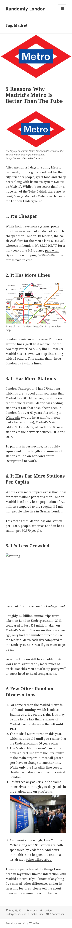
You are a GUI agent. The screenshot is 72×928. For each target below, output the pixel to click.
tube (41, 914)
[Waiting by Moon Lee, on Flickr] (36, 573)
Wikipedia (13, 417)
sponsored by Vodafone (26, 850)
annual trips (42, 616)
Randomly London (26, 9)
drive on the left (43, 724)
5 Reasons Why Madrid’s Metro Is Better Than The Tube (34, 94)
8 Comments (57, 914)
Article (33, 910)
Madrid (25, 914)
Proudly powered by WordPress (23, 923)
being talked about (39, 859)
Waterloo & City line (33, 349)
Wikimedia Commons (33, 158)
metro (34, 914)
